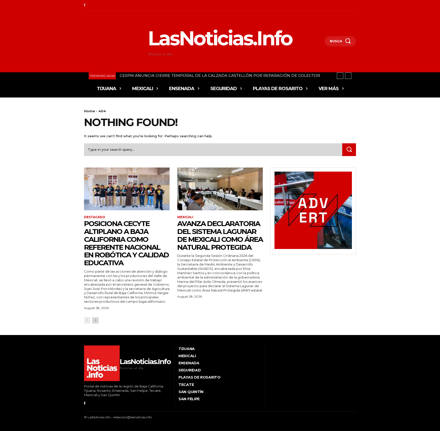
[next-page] (95, 320)
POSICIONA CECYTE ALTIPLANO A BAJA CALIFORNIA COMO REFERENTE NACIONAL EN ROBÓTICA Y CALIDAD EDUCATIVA (126, 243)
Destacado (94, 217)
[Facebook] (84, 5)
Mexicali (185, 217)
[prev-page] (87, 320)
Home (89, 111)
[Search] (349, 149)
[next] (348, 76)
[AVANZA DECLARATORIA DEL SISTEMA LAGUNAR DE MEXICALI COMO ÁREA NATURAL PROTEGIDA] (220, 189)
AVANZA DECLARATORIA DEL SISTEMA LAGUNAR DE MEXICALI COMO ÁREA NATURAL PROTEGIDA (220, 235)
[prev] (340, 76)
